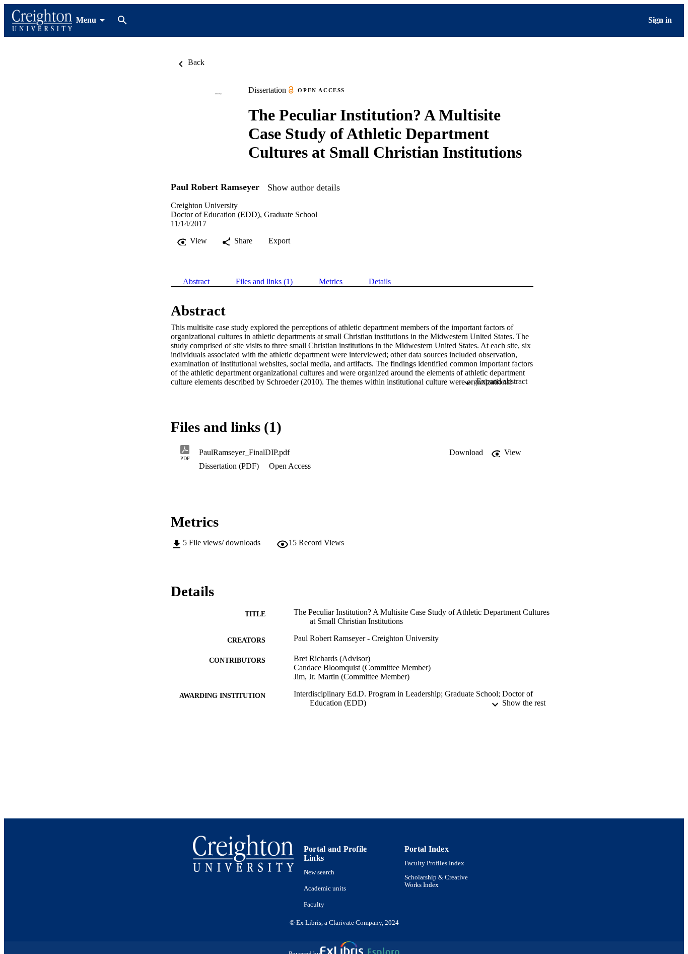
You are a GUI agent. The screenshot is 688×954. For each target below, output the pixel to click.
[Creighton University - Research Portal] (42, 20)
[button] (466, 452)
